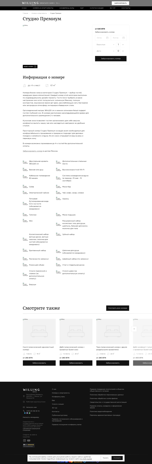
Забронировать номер (32, 151)
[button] (111, 58)
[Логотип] (30, 2)
